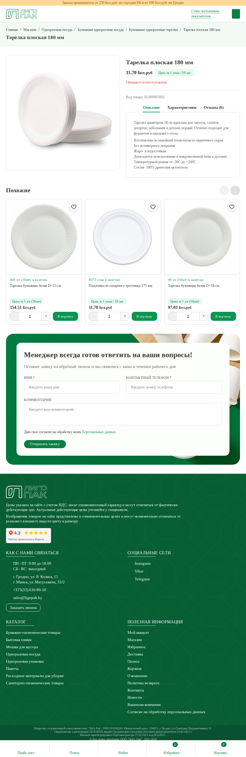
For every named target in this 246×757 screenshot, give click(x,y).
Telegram (142, 579)
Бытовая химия (19, 639)
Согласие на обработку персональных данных (167, 712)
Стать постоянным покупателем (205, 13)
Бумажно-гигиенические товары (33, 632)
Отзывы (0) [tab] (214, 107)
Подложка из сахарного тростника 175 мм (120, 286)
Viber (139, 571)
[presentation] (224, 190)
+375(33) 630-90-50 (29, 590)
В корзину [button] (66, 316)
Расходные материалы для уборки (35, 675)
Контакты (136, 690)
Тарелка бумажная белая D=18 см (193, 286)
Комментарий (38, 400)
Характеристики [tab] (181, 107)
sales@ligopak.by (27, 597)
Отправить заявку (45, 444)
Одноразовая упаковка (25, 661)
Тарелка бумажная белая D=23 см (35, 286)
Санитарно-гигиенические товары (35, 683)
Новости (135, 697)
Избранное (137, 647)
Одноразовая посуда (23, 654)
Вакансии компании (144, 704)
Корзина (135, 668)
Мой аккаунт (138, 632)
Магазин (135, 639)
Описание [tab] (151, 107)
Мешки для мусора (22, 647)
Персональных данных (99, 432)
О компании (137, 675)
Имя (29, 377)
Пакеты (12, 668)
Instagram (143, 563)
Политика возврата (143, 683)
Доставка (135, 654)
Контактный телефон (149, 377)
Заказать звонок (23, 607)
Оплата (134, 661)
